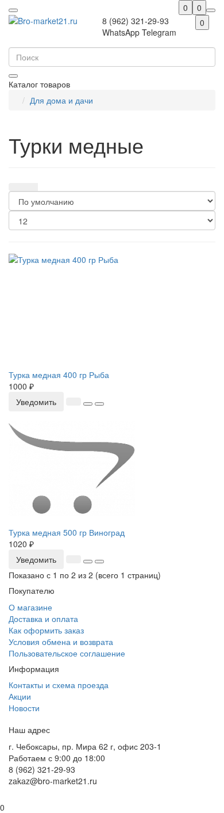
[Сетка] (16, 187)
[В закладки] (87, 404)
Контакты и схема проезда (59, 684)
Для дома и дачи (61, 100)
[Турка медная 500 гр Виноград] (112, 468)
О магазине (30, 607)
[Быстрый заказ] (73, 402)
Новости (24, 707)
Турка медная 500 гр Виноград (67, 532)
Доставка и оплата (43, 618)
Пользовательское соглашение (67, 653)
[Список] (30, 187)
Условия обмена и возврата (61, 641)
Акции (20, 696)
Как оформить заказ (46, 630)
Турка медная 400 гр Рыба (59, 374)
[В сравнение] (99, 404)
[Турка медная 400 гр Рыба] (112, 311)
